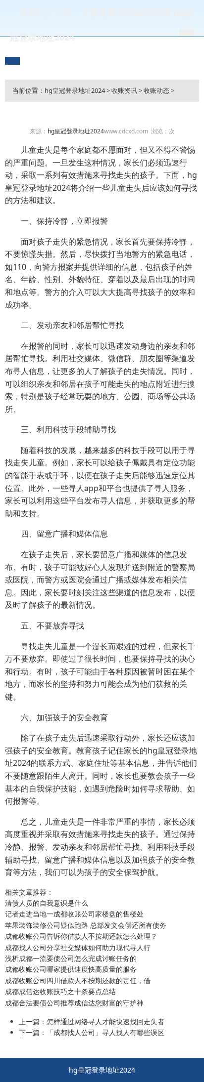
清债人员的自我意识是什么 (46, 903)
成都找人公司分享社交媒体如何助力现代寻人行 (78, 947)
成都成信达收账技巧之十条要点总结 (60, 991)
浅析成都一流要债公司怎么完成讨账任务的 (71, 958)
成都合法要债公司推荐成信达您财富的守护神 (74, 1002)
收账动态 (156, 90)
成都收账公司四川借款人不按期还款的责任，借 (78, 980)
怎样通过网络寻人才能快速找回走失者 (105, 1021)
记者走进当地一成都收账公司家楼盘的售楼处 (74, 913)
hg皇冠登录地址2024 (75, 90)
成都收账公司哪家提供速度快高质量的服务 (71, 969)
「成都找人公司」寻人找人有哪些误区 (105, 1032)
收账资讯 (124, 90)
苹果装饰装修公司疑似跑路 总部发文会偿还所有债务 (85, 925)
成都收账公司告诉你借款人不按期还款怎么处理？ (81, 936)
